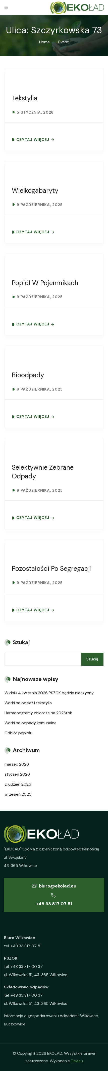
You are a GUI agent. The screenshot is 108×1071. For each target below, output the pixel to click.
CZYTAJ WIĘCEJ (32, 140)
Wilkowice (89, 1015)
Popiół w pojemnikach (45, 283)
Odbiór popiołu (18, 733)
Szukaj (92, 659)
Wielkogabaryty (35, 190)
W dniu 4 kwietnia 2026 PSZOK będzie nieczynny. (49, 692)
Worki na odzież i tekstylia (28, 702)
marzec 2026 (17, 764)
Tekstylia (24, 98)
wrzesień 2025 (18, 794)
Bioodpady (28, 375)
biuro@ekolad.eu (57, 886)
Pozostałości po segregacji (52, 568)
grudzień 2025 (18, 784)
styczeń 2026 (17, 774)
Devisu (77, 1060)
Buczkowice (14, 1024)
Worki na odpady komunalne (31, 723)
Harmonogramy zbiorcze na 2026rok (38, 713)
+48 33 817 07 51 (54, 904)
